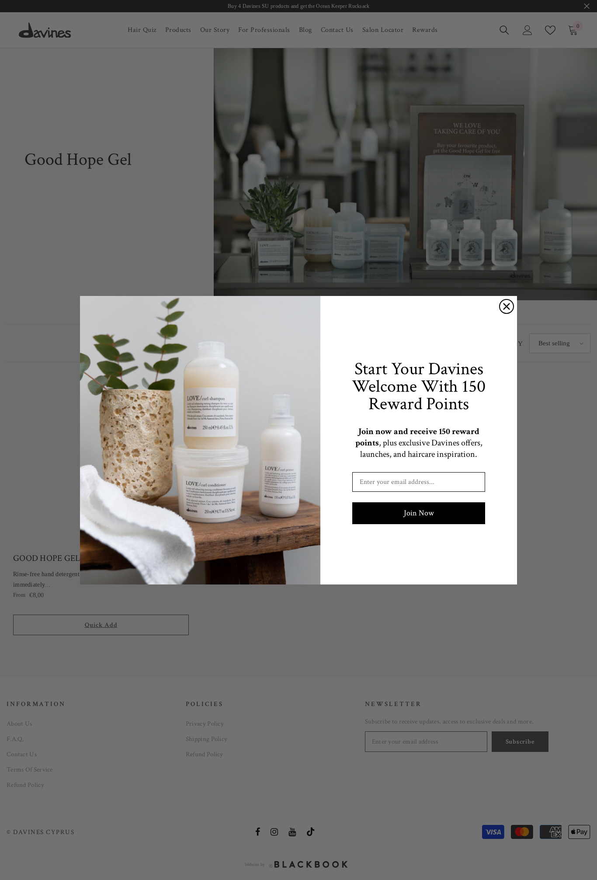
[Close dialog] (507, 306)
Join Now (419, 513)
